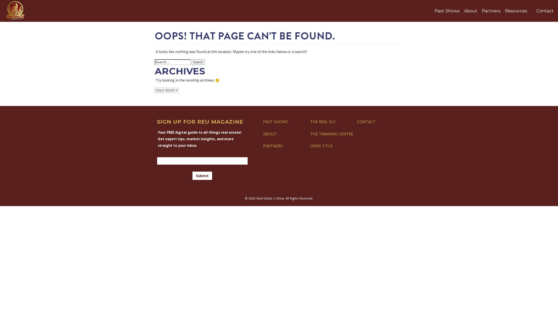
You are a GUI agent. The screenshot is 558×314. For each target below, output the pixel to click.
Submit (202, 175)
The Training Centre (331, 134)
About (470, 11)
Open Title (321, 145)
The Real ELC (323, 121)
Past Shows (447, 11)
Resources (516, 11)
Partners (491, 11)
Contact (545, 11)
